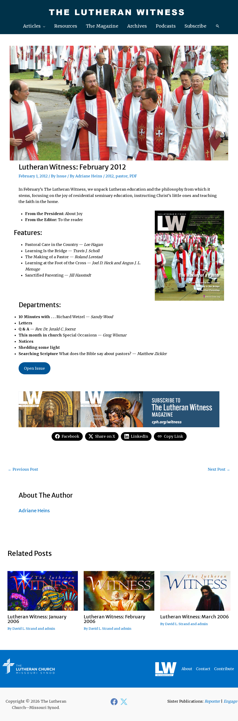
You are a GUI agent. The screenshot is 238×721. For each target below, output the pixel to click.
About (187, 668)
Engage (230, 701)
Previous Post (23, 469)
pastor (122, 176)
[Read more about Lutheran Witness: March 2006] (195, 590)
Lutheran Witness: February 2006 (114, 619)
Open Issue (34, 368)
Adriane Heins (88, 176)
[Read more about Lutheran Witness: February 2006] (119, 590)
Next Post (219, 469)
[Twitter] (123, 701)
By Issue (58, 176)
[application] (43, 26)
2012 (110, 176)
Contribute (224, 668)
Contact (203, 668)
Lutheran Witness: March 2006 (194, 617)
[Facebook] (114, 701)
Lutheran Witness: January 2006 (36, 619)
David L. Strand (24, 628)
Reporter (212, 701)
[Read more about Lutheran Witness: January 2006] (42, 590)
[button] (34, 26)
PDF (133, 176)
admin (50, 628)
